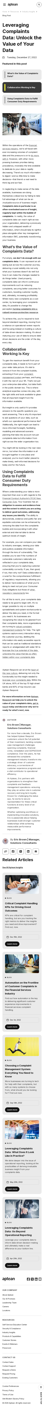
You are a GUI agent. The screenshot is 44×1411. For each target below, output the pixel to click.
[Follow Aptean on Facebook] (28, 1279)
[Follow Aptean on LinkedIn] (36, 1279)
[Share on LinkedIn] (28, 851)
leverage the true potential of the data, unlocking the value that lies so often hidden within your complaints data (20, 653)
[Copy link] (5, 851)
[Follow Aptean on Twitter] (32, 1279)
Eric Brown (20, 839)
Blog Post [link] (6, 15)
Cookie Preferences (10, 1386)
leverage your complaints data (16, 680)
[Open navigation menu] (4, 4)
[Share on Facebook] (13, 851)
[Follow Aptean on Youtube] (40, 1279)
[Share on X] (21, 851)
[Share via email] (36, 851)
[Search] (39, 4)
